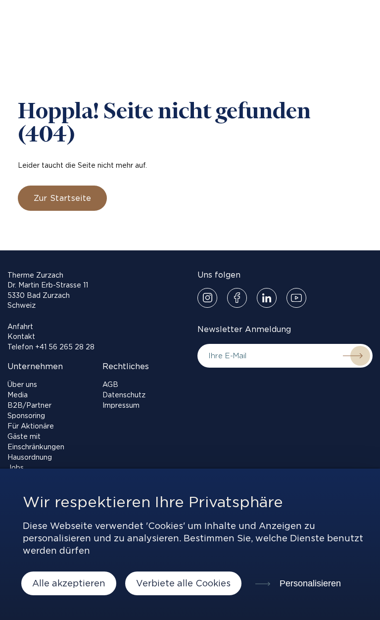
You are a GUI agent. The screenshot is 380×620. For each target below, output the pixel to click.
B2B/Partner (29, 405)
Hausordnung (29, 457)
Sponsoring (26, 416)
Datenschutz (123, 395)
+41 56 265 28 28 (65, 347)
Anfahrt (20, 327)
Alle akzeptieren (68, 583)
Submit (353, 355)
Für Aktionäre (30, 426)
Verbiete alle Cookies (183, 583)
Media (17, 395)
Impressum (121, 405)
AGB (110, 384)
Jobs (15, 468)
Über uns (22, 384)
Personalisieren (309, 583)
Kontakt (21, 336)
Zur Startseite (62, 198)
